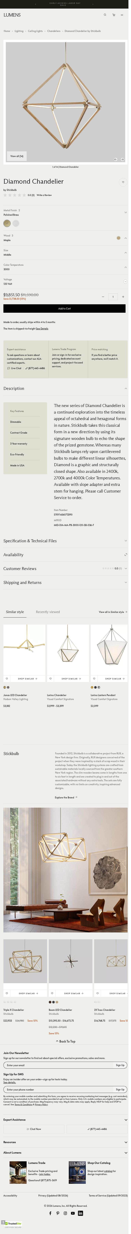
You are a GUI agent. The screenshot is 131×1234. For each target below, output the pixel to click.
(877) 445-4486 (36, 368)
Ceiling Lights (35, 30)
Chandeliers (53, 30)
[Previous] (36, 4)
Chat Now (35, 1129)
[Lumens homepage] (12, 15)
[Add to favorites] (123, 182)
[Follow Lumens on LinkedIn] (80, 1213)
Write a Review (44, 195)
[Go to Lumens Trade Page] (18, 1172)
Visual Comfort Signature (60, 699)
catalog (108, 1171)
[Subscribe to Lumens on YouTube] (72, 1213)
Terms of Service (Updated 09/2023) (108, 1195)
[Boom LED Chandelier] (70, 961)
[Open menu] (122, 15)
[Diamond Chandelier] (65, 102)
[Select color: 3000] (11, 1002)
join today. (44, 1174)
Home (7, 30)
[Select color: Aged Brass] (4, 687)
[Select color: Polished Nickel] (99, 687)
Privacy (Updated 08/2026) (53, 1195)
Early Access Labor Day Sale (65, 4)
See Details (42, 328)
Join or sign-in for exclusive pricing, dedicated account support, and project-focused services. (67, 360)
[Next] (93, 4)
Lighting (19, 30)
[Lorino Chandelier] (68, 646)
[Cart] (114, 15)
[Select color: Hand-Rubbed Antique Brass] (92, 687)
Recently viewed (48, 612)
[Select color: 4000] (15, 1002)
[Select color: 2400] (4, 1002)
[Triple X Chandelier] (25, 961)
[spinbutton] (113, 296)
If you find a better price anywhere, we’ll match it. (105, 357)
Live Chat (16, 368)
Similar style (15, 612)
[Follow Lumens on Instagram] (65, 1213)
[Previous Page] (115, 159)
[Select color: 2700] (8, 1002)
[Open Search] (105, 15)
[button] (14, 195)
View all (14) (16, 156)
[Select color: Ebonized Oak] (53, 1002)
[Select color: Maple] (57, 1002)
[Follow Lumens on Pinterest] (57, 1213)
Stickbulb (12, 189)
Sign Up (120, 1065)
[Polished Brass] (7, 223)
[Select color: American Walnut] (50, 1002)
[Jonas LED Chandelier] (24, 646)
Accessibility (10, 1195)
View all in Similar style (111, 611)
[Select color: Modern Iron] (95, 687)
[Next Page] (122, 159)
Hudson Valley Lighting (15, 699)
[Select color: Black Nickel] (8, 687)
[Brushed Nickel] (15, 223)
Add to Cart (64, 308)
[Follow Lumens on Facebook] (50, 1213)
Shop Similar (26, 679)
